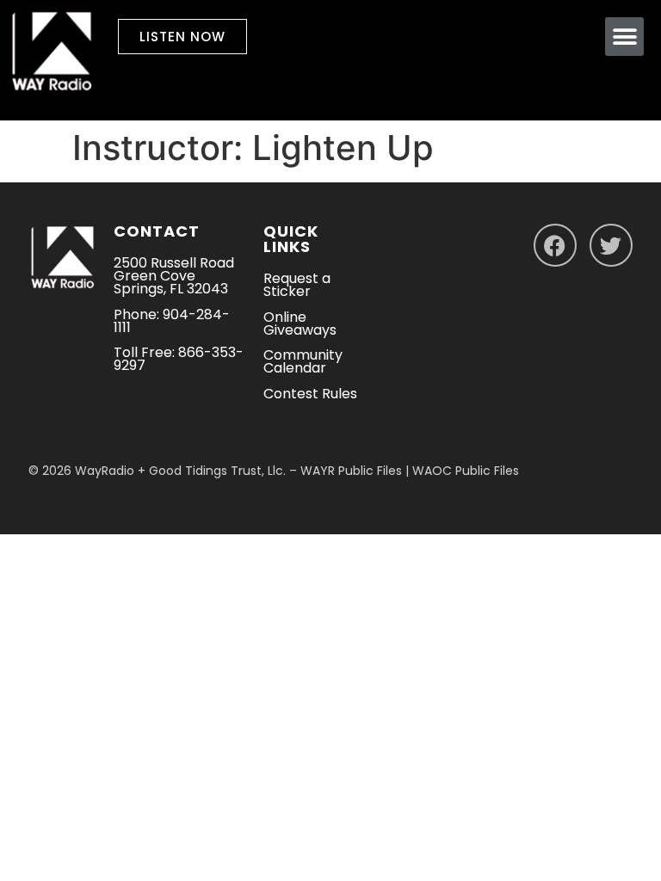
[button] (624, 36)
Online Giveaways (300, 323)
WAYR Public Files (351, 470)
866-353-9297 (179, 358)
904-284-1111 (172, 321)
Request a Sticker (296, 284)
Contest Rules (310, 394)
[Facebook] (555, 245)
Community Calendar (303, 361)
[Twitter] (611, 245)
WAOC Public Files (465, 470)
